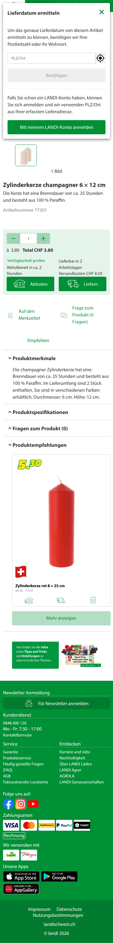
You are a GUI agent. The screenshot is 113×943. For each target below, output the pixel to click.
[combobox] (51, 58)
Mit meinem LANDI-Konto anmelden (56, 127)
